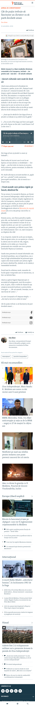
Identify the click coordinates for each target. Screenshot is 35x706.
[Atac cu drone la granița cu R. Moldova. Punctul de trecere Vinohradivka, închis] (17, 472)
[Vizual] (7, 703)
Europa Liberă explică (13, 496)
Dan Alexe (4, 22)
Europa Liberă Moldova (12, 136)
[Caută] (27, 703)
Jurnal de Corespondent (11, 8)
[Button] (30, 30)
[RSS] (16, 691)
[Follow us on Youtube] (7, 691)
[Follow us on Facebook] (3, 691)
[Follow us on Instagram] (11, 691)
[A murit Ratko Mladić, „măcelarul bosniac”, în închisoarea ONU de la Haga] (17, 569)
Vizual (5, 623)
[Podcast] (17, 703)
